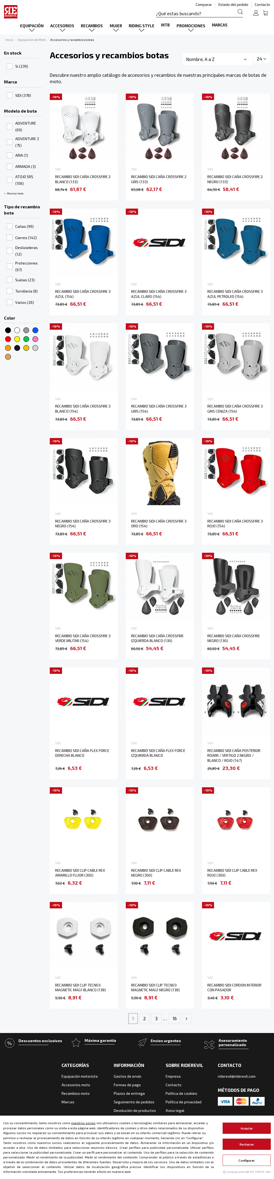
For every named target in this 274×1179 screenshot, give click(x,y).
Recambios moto (76, 1093)
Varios (24, 302)
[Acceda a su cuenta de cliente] (255, 13)
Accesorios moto (76, 1084)
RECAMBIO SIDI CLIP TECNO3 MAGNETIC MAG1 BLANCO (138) (80, 987)
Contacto (262, 4)
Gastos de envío (127, 1076)
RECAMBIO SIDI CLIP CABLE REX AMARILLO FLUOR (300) (80, 873)
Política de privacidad (183, 1102)
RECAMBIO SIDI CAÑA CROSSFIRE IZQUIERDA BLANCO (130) (157, 638)
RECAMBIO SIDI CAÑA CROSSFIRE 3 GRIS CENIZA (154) (235, 408)
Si (21, 66)
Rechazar (246, 1144)
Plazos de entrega (129, 1093)
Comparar (204, 4)
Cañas (24, 226)
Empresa (173, 1076)
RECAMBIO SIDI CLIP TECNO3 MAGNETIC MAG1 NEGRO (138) (155, 987)
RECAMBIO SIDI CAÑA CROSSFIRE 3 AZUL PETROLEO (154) (235, 294)
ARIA (21, 155)
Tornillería (26, 291)
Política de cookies (181, 1093)
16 (175, 1018)
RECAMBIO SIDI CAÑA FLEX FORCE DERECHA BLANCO (82, 753)
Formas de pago (127, 1084)
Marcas (68, 1102)
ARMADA (25, 166)
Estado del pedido (233, 4)
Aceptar (247, 1128)
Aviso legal (175, 1110)
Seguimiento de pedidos (134, 1102)
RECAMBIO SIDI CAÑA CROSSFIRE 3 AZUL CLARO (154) (159, 294)
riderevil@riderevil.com (237, 1076)
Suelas (25, 280)
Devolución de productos (135, 1110)
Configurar (246, 1160)
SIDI (23, 95)
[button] (31, 26)
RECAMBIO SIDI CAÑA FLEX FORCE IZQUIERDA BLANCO (158, 753)
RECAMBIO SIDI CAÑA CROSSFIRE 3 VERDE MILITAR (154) (83, 638)
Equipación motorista (80, 1076)
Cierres (26, 237)
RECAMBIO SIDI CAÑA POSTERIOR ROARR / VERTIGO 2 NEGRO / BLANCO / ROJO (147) (233, 755)
